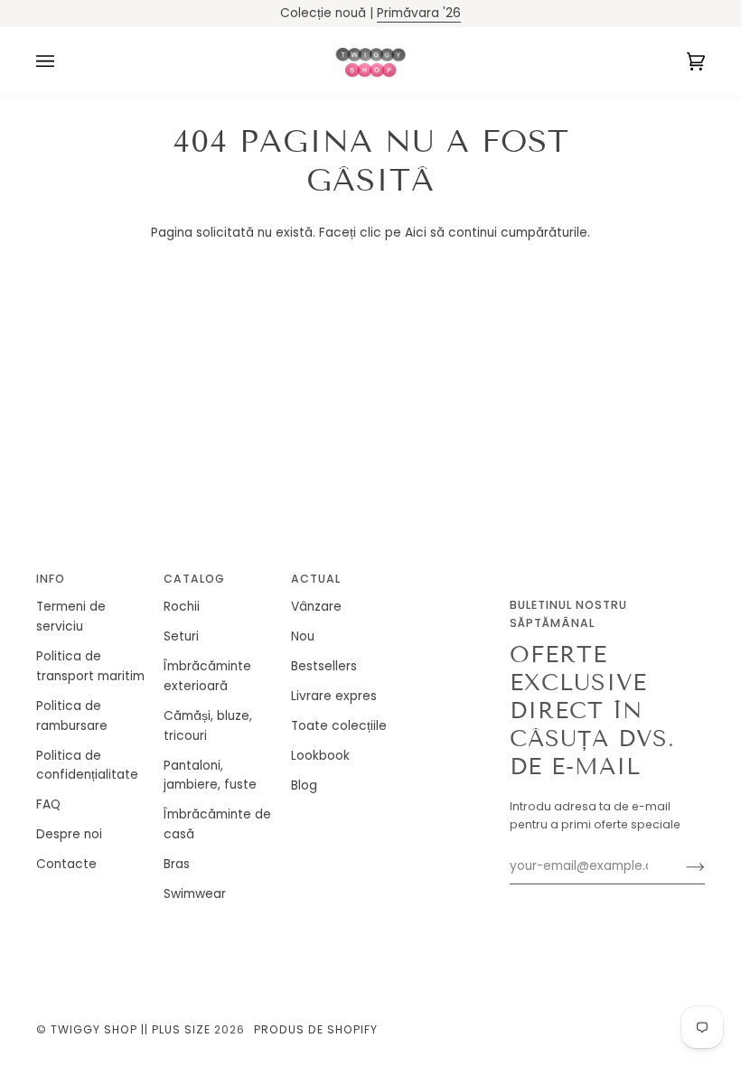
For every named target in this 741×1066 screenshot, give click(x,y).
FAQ (48, 804)
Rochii (182, 606)
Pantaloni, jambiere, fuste (210, 775)
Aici (416, 232)
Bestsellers (324, 666)
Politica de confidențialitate (87, 765)
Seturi (181, 636)
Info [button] (50, 578)
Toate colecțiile (339, 725)
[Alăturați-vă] (681, 866)
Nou (302, 636)
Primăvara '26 (419, 13)
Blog (304, 785)
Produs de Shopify (316, 1029)
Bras (177, 864)
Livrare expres (334, 696)
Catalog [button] (194, 578)
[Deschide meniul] (63, 61)
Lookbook (320, 755)
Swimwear (195, 893)
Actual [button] (316, 578)
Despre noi (69, 834)
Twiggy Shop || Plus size (131, 1029)
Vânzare (316, 606)
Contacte (66, 864)
